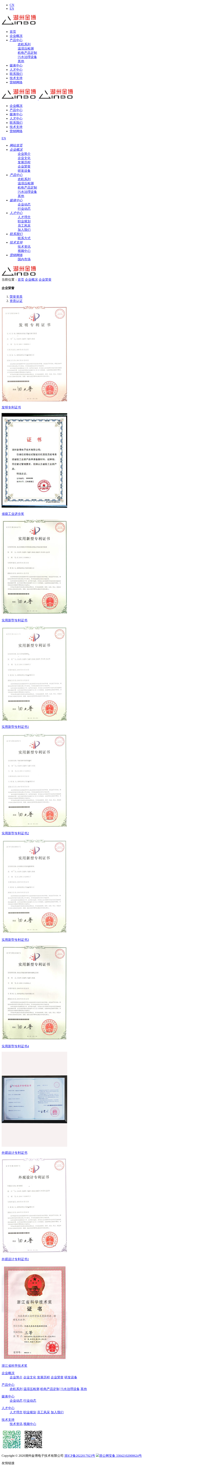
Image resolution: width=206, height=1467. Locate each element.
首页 (13, 31)
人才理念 (24, 217)
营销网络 (16, 82)
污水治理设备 (27, 57)
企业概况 (16, 36)
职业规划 (24, 221)
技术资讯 (24, 246)
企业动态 (24, 204)
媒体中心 (16, 65)
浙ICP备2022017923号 (79, 1455)
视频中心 (24, 251)
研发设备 (24, 170)
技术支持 (16, 78)
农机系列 (24, 44)
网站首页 (16, 145)
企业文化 (24, 158)
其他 (21, 61)
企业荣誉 (24, 166)
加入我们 (24, 229)
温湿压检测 (26, 48)
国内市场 (24, 259)
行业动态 (24, 208)
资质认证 (16, 301)
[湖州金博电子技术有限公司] (20, 24)
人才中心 (16, 69)
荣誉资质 (16, 296)
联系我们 (16, 74)
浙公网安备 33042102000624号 (120, 1455)
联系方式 (24, 238)
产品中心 (16, 40)
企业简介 (24, 153)
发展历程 (24, 162)
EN (12, 8)
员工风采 (24, 225)
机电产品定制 (27, 52)
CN (12, 5)
